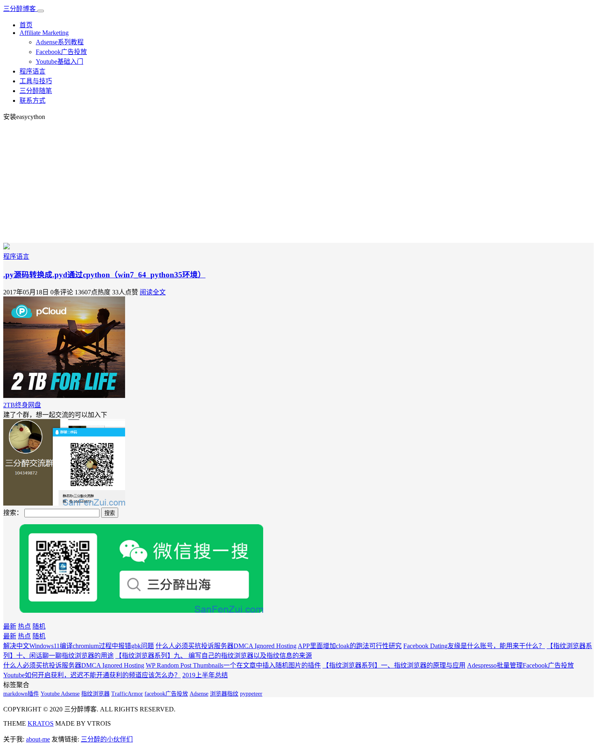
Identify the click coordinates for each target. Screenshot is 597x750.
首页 (25, 25)
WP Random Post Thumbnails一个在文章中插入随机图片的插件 (233, 665)
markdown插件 (21, 694)
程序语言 (32, 71)
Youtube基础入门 (59, 61)
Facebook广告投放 (61, 51)
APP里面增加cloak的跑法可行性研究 (350, 645)
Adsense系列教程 (60, 42)
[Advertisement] (298, 182)
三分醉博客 (20, 8)
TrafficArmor (127, 694)
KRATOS (41, 723)
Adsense (199, 694)
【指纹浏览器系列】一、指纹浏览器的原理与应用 (393, 665)
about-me (38, 739)
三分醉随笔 (35, 90)
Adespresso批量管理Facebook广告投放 (520, 665)
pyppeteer (251, 694)
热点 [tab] (24, 626)
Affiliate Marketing (44, 32)
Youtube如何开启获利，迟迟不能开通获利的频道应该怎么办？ (92, 675)
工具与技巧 (35, 81)
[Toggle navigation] (40, 11)
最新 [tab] (9, 626)
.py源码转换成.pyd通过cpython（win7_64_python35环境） (104, 274)
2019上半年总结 (205, 675)
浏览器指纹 (224, 694)
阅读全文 (153, 292)
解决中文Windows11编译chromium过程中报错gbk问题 (78, 645)
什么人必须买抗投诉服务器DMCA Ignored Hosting (226, 645)
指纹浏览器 (95, 694)
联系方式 (32, 100)
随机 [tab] (38, 626)
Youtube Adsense (60, 694)
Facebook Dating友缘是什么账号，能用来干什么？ (474, 645)
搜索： (13, 512)
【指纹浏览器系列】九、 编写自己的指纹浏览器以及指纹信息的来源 (213, 655)
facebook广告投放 (166, 694)
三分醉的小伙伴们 (107, 739)
